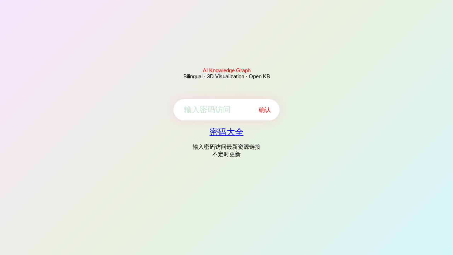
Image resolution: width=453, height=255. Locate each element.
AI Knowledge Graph (227, 70)
